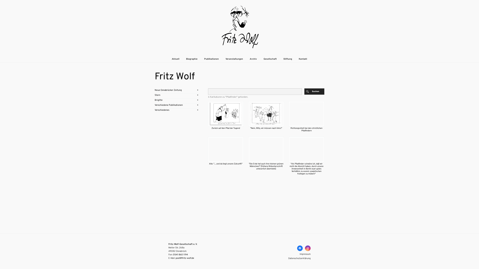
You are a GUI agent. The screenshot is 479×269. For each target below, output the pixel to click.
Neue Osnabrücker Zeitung (168, 90)
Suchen (315, 91)
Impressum (305, 254)
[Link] (239, 28)
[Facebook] (300, 248)
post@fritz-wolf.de (185, 258)
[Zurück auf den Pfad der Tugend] (226, 114)
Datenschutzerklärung (299, 258)
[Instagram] (308, 248)
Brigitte (159, 100)
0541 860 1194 (180, 254)
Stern (157, 95)
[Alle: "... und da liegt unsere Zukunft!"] (226, 149)
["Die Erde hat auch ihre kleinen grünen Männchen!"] (266, 149)
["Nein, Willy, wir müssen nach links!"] (266, 114)
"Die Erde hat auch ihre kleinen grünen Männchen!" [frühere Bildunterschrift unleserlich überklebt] (266, 166)
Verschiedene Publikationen (169, 105)
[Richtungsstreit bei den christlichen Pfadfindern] (306, 114)
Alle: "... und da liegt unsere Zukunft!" (225, 164)
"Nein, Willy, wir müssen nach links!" (266, 128)
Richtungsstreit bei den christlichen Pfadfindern (306, 129)
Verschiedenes (162, 110)
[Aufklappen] (198, 90)
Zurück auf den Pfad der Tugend (226, 128)
